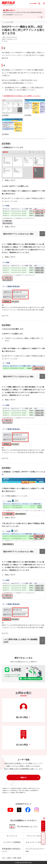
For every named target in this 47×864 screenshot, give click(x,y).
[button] (23, 777)
